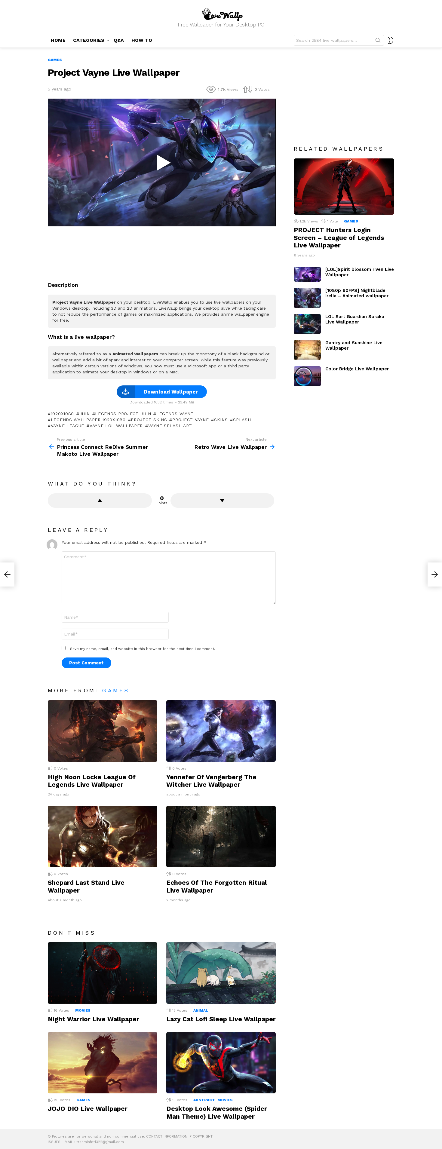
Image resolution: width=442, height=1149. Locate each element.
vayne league (67, 425)
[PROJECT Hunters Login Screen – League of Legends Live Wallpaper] (344, 186)
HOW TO (141, 40)
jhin (84, 413)
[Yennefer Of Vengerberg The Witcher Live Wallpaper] (221, 731)
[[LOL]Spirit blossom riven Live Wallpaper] (307, 274)
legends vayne (174, 413)
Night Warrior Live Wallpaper (93, 1019)
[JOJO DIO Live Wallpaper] (102, 1063)
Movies (83, 1010)
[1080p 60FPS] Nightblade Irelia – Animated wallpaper (356, 293)
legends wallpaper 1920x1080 (88, 419)
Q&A (119, 40)
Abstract (204, 1100)
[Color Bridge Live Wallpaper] (307, 376)
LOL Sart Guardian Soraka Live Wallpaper (354, 319)
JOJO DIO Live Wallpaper (87, 1108)
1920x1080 (62, 413)
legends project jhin (123, 413)
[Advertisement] (161, 251)
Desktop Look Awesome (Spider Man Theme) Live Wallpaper (216, 1112)
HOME (58, 40)
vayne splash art (170, 425)
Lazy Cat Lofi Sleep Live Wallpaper (221, 1019)
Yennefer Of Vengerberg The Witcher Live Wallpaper (211, 780)
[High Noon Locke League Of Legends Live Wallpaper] (102, 731)
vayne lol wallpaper (116, 425)
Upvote (100, 500)
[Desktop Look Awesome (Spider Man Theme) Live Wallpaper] (221, 1063)
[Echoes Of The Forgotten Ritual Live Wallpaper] (221, 836)
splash (242, 419)
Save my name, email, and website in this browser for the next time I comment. (142, 649)
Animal (200, 1010)
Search (378, 41)
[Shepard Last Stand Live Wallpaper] (102, 836)
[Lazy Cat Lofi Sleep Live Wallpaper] (221, 973)
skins (221, 419)
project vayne (190, 419)
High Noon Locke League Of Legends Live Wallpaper (92, 780)
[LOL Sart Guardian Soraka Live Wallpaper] (307, 324)
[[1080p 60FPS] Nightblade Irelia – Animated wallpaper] (307, 298)
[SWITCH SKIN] (390, 40)
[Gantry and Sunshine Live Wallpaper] (307, 350)
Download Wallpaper (171, 392)
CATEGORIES (88, 40)
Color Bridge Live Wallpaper (357, 369)
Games (115, 690)
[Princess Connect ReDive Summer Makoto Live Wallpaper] (7, 574)
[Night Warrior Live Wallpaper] (102, 973)
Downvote (222, 500)
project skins (149, 419)
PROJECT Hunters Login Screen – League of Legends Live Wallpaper (339, 237)
